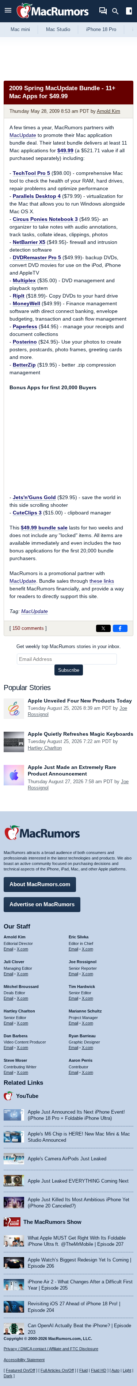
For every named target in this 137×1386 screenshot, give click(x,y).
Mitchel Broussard (21, 986)
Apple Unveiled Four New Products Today (80, 701)
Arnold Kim (108, 111)
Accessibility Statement (24, 1360)
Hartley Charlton (45, 748)
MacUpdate (22, 135)
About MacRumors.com (39, 884)
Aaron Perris (80, 1060)
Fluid (83, 1370)
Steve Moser (15, 1060)
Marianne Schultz (85, 1011)
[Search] (118, 11)
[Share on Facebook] (120, 628)
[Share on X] (103, 628)
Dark (8, 1376)
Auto (115, 1370)
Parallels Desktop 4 (37, 196)
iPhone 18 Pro (101, 29)
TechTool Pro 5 (31, 173)
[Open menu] (8, 11)
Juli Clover (14, 962)
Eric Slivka (78, 937)
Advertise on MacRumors (42, 904)
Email (8, 949)
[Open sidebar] (129, 12)
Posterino (25, 342)
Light (127, 1370)
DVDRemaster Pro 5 (37, 257)
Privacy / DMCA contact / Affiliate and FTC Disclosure (51, 1349)
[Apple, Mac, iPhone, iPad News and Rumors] (52, 19)
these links (102, 581)
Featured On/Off (20, 1370)
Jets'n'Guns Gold (34, 497)
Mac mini (20, 29)
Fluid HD (98, 1370)
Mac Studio (58, 29)
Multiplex (24, 280)
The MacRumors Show (52, 1222)
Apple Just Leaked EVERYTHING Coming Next (78, 1181)
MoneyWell (26, 303)
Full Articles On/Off (57, 1370)
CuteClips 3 (27, 513)
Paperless (25, 326)
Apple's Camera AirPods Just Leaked (67, 1158)
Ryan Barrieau (82, 1036)
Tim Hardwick (82, 986)
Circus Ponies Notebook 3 (45, 219)
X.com (22, 949)
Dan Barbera (15, 1036)
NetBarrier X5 (29, 242)
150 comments (28, 628)
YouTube (27, 1096)
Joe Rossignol (82, 962)
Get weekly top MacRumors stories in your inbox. (68, 646)
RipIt (18, 296)
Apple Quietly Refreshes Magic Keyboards (80, 734)
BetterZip (24, 365)
